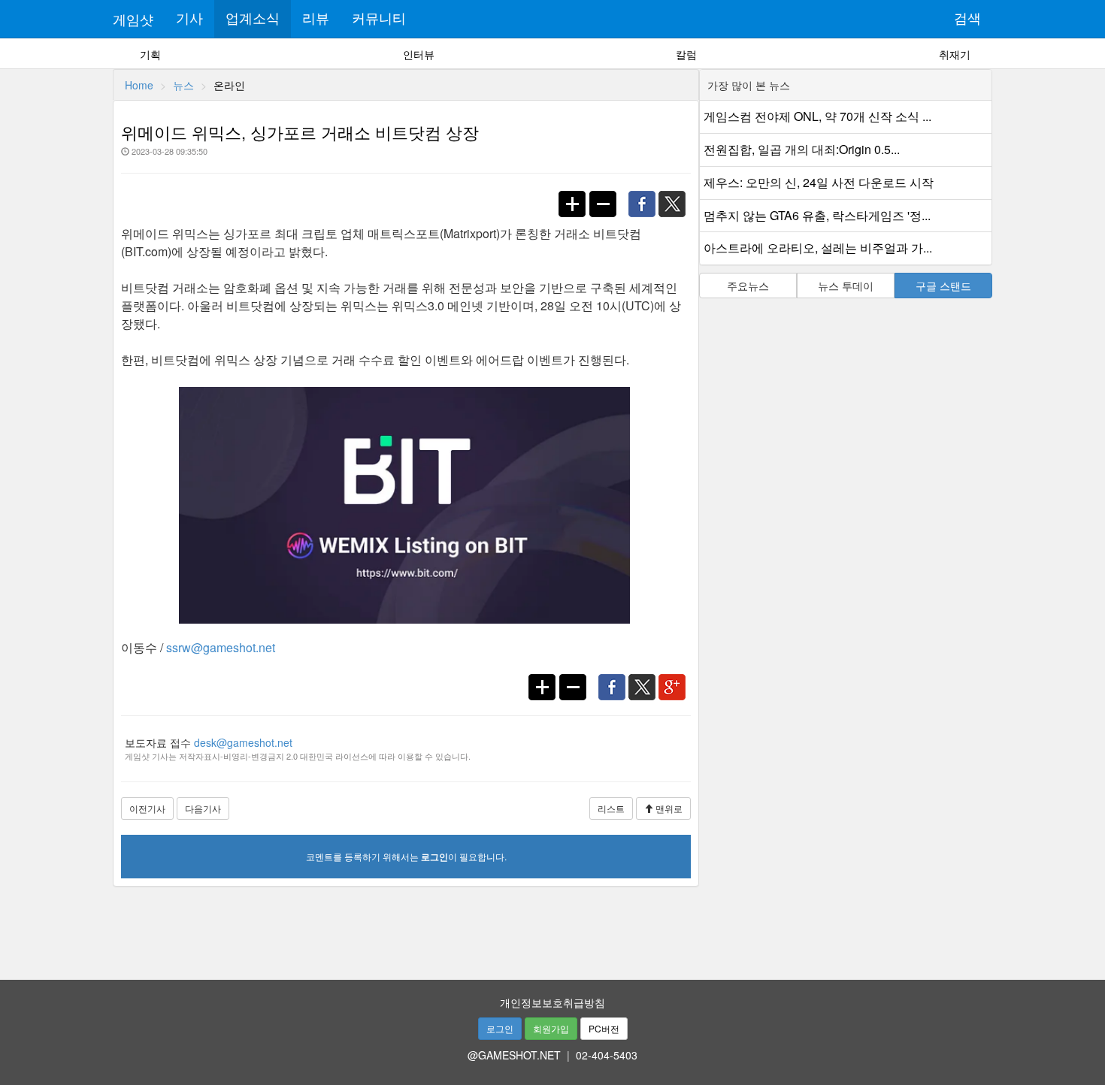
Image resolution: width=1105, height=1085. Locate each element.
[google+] (676, 679)
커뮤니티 (379, 18)
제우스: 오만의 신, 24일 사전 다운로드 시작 (819, 182)
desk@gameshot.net (243, 742)
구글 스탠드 (943, 285)
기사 (189, 18)
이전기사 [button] (147, 808)
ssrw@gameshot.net (220, 647)
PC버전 (604, 1028)
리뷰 (315, 18)
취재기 (954, 54)
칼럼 (686, 54)
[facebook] (645, 196)
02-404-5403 (606, 1054)
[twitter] (676, 196)
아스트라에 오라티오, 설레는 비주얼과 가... (818, 247)
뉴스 (183, 84)
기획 (150, 54)
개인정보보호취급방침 (552, 1002)
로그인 (499, 1028)
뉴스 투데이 (845, 285)
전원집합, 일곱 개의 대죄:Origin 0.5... (802, 149)
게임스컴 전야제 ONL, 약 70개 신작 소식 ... (817, 116)
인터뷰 (418, 54)
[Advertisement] (552, 928)
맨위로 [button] (668, 808)
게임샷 (133, 19)
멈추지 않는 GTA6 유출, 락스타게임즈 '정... (817, 215)
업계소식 (253, 18)
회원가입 (551, 1028)
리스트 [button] (611, 808)
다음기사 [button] (203, 808)
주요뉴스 (748, 285)
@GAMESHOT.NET (514, 1054)
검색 (967, 18)
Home (139, 84)
